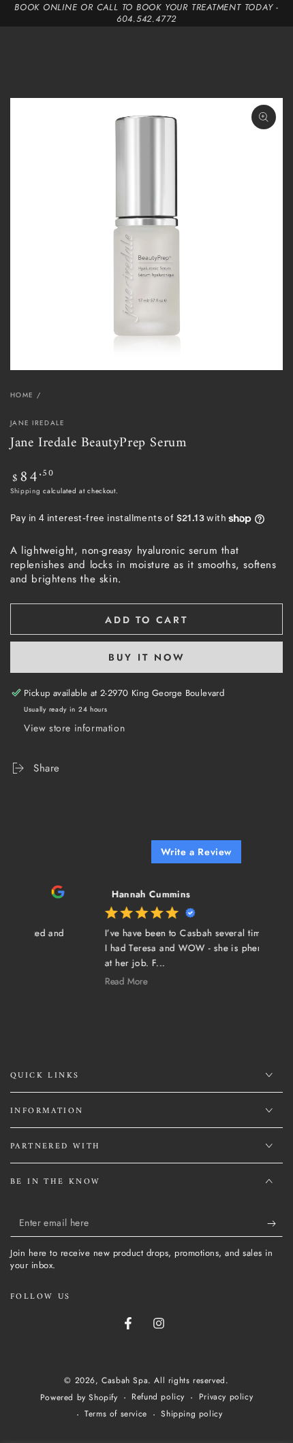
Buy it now (146, 657)
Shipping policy (191, 1414)
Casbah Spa (125, 1380)
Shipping (25, 491)
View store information (74, 728)
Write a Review (196, 852)
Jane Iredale (37, 423)
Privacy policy (226, 1397)
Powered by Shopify (79, 1398)
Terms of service (115, 1414)
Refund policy (158, 1397)
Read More (120, 980)
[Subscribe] (275, 1223)
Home (21, 395)
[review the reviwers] (52, 895)
